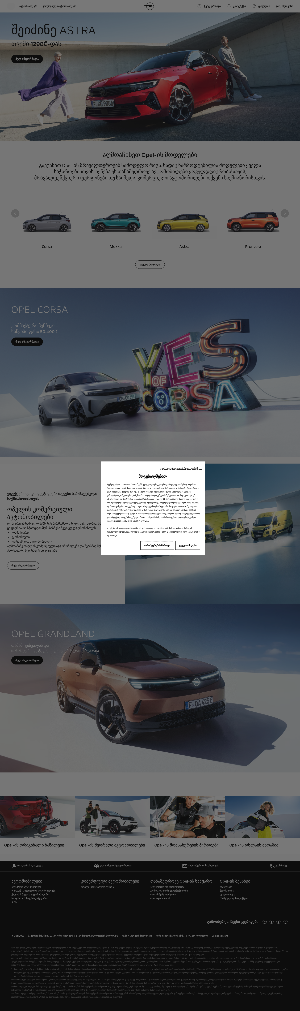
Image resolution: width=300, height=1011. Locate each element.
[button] (181, 468)
